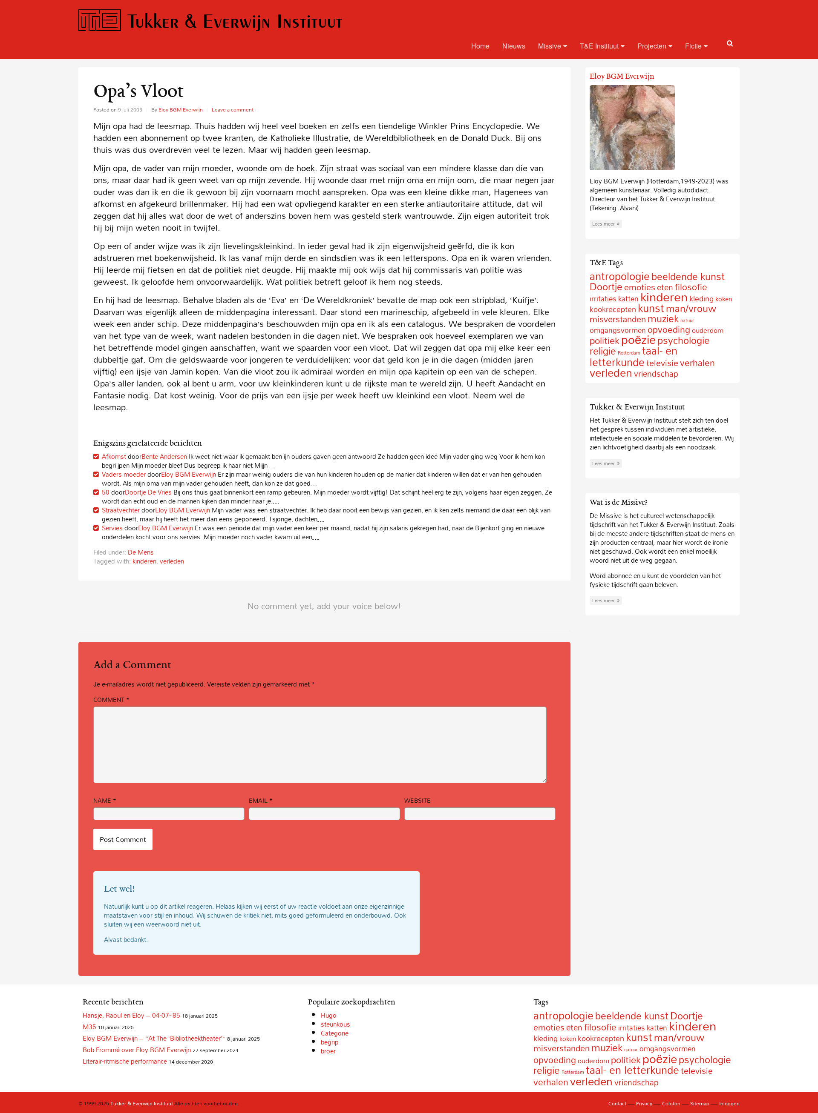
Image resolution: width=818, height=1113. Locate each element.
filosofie (691, 287)
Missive (549, 46)
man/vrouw (691, 308)
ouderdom (707, 330)
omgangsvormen (618, 330)
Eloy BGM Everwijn (180, 109)
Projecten (651, 46)
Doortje (606, 287)
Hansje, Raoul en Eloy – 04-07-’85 (131, 1015)
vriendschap (656, 373)
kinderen (144, 561)
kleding (545, 1038)
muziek (663, 318)
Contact (617, 1103)
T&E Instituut (599, 46)
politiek (604, 340)
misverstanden (618, 319)
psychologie (683, 340)
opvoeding (669, 329)
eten (574, 1027)
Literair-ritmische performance (125, 1061)
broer (328, 1050)
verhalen (697, 363)
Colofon (671, 1103)
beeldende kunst (688, 276)
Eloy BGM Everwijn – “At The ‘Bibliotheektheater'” (154, 1038)
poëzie (638, 339)
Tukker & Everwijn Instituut (235, 21)
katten (628, 298)
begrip (330, 1042)
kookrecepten (613, 309)
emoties (639, 286)
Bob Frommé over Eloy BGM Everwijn (137, 1049)
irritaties (603, 298)
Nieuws (513, 46)
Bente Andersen (164, 456)
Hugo (329, 1015)
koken (723, 298)
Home (480, 46)
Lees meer (603, 224)
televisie (662, 363)
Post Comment (123, 839)
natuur (687, 320)
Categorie (335, 1033)
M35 (89, 1026)
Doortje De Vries (148, 492)
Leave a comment (232, 109)
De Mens (141, 552)
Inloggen (729, 1103)
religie (603, 351)
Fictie (693, 46)
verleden (172, 561)
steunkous (335, 1024)
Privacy (644, 1103)
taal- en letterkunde (633, 356)
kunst (651, 308)
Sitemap (699, 1103)
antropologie (620, 276)
